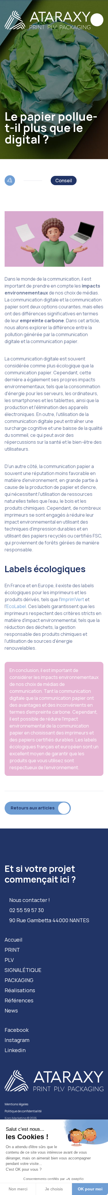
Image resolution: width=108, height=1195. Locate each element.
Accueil (13, 939)
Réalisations (20, 990)
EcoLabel (16, 606)
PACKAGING (19, 980)
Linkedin (15, 1050)
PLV (9, 959)
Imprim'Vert (72, 599)
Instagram (17, 1039)
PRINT (12, 949)
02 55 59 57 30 (26, 910)
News (11, 1010)
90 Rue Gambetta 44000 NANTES (49, 920)
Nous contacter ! (29, 899)
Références (19, 1000)
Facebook (17, 1029)
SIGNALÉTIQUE (23, 969)
